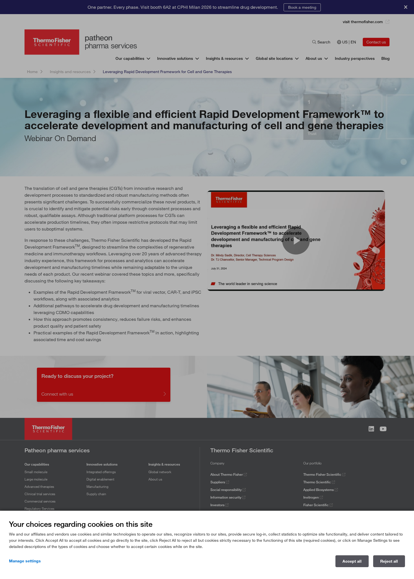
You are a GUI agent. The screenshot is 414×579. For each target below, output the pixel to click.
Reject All (389, 561)
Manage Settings (25, 560)
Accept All (352, 561)
